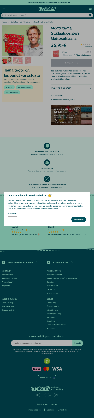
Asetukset (12, 213)
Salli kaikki (78, 219)
